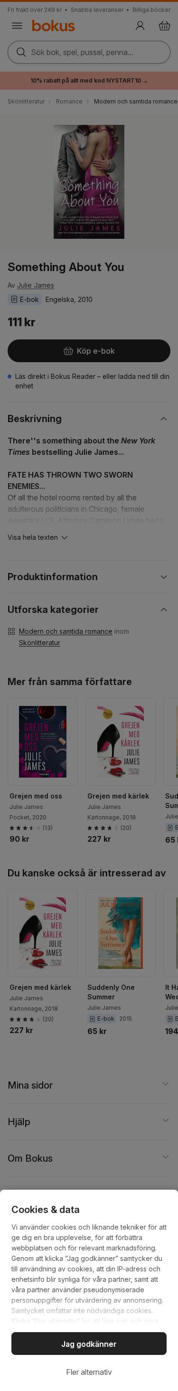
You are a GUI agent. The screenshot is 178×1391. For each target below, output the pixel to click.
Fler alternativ (89, 1372)
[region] (89, 1290)
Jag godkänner (89, 1344)
